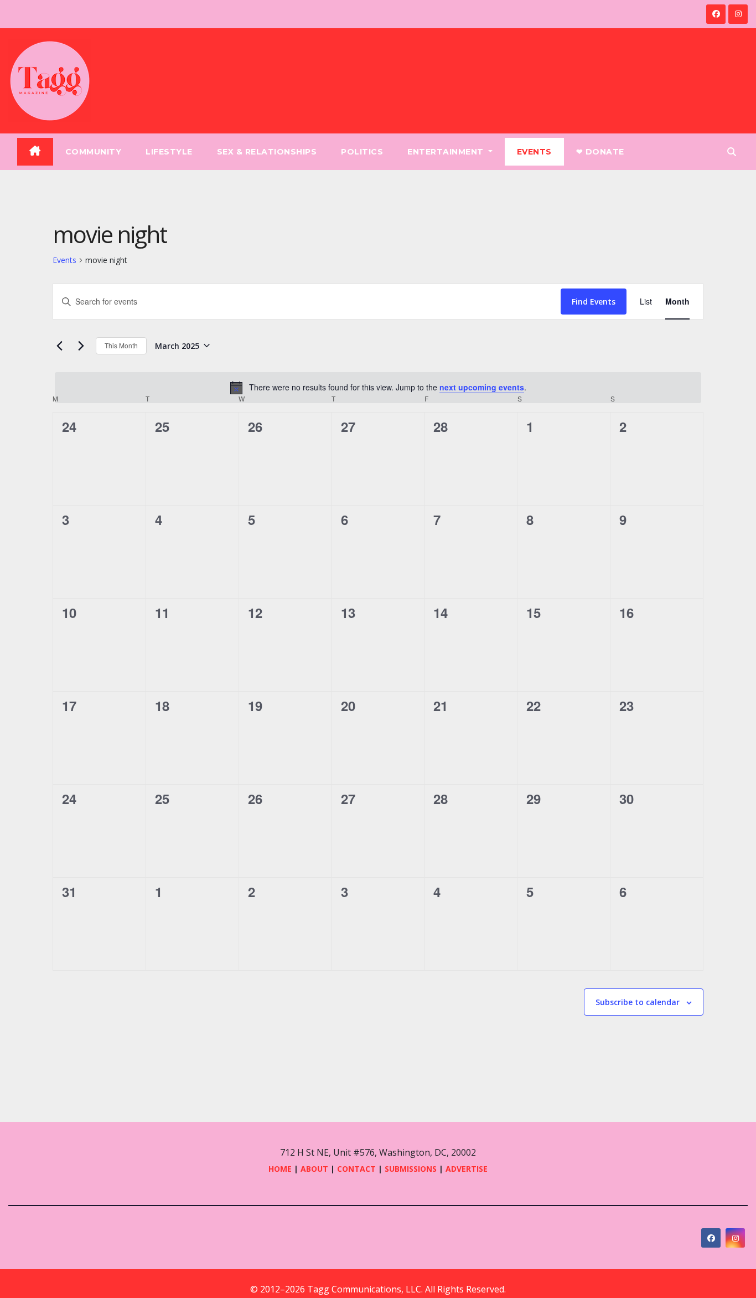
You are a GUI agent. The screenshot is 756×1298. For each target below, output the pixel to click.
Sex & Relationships (267, 152)
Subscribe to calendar (638, 1002)
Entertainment (446, 152)
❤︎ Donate (600, 152)
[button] (731, 152)
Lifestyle (169, 152)
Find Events (593, 301)
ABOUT (314, 1168)
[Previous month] (59, 345)
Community (93, 152)
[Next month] (80, 345)
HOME (280, 1168)
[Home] (35, 152)
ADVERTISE (467, 1168)
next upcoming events (481, 387)
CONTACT (357, 1168)
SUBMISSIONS (411, 1168)
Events (534, 152)
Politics (362, 152)
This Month (121, 345)
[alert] (378, 387)
